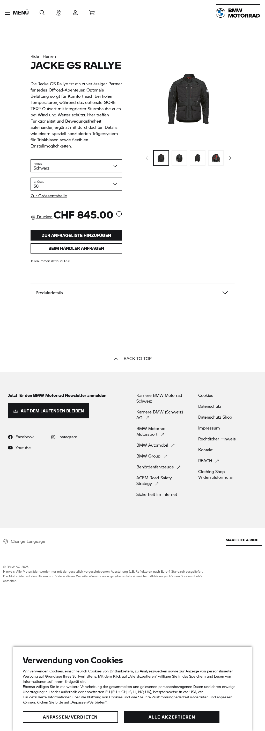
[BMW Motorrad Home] (238, 13)
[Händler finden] (59, 11)
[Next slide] (230, 158)
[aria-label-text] (119, 214)
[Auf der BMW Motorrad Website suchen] (42, 11)
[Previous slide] (147, 158)
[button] (17, 12)
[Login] (75, 11)
